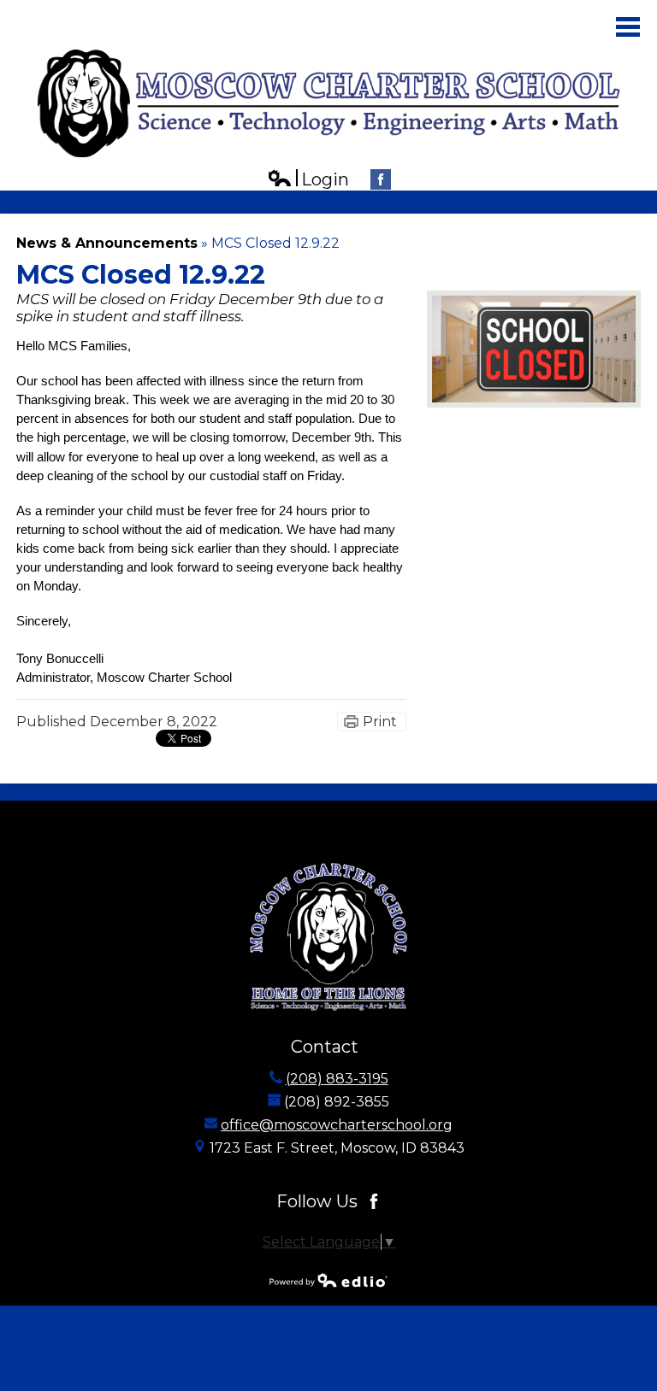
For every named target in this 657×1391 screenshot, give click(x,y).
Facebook (380, 179)
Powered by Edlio (328, 1279)
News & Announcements (107, 243)
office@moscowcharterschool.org (337, 1125)
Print (380, 721)
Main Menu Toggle (628, 27)
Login (308, 180)
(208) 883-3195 (337, 1079)
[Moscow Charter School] (329, 103)
